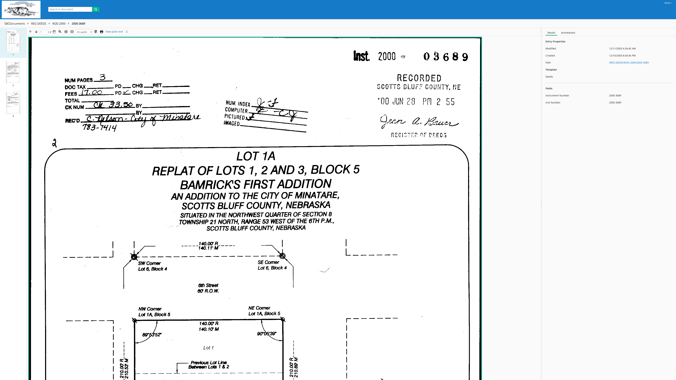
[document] (609, 204)
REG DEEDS (39, 24)
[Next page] (36, 32)
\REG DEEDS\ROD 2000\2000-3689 (629, 62)
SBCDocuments (15, 24)
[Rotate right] (96, 32)
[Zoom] (60, 32)
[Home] (22, 9)
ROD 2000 (59, 24)
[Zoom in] (66, 32)
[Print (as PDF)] (102, 32)
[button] (13, 43)
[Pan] (54, 32)
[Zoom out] (72, 32)
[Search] (95, 9)
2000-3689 (78, 24)
